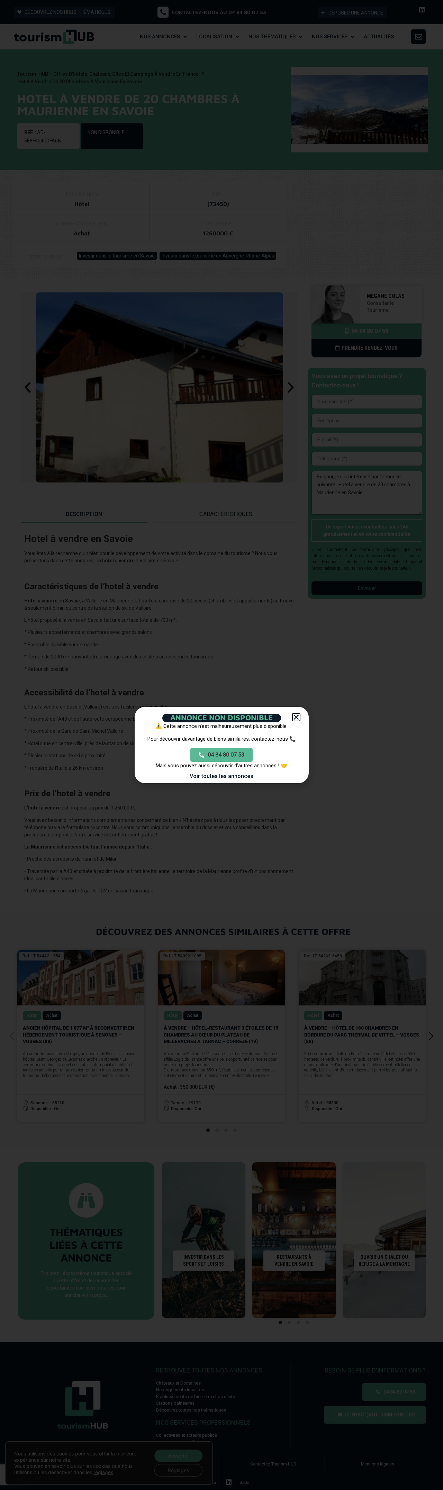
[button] (296, 717)
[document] (221, 745)
